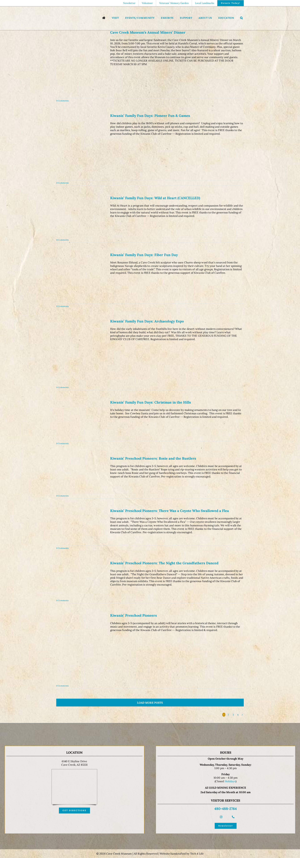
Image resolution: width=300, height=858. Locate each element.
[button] (241, 18)
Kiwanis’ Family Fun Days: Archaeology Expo (147, 321)
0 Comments (62, 100)
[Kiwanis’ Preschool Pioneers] (81, 646)
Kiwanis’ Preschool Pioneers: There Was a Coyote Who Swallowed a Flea (169, 511)
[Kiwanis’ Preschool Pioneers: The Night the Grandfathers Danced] (81, 578)
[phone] (233, 817)
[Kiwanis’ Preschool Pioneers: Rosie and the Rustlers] (81, 473)
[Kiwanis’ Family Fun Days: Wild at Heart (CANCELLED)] (81, 215)
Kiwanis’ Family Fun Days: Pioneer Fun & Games (150, 115)
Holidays (230, 781)
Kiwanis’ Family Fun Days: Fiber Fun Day (144, 255)
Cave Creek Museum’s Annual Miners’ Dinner (147, 32)
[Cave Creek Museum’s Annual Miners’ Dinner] (81, 62)
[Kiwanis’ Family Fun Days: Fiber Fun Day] (81, 277)
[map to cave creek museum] (74, 770)
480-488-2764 (225, 808)
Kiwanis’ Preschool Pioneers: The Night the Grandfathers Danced (164, 563)
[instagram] (221, 817)
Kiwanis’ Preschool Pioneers (133, 615)
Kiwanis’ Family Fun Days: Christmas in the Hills (150, 402)
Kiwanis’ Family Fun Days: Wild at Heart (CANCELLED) (155, 198)
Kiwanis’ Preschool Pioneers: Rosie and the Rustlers (153, 458)
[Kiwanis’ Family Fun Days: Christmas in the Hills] (81, 419)
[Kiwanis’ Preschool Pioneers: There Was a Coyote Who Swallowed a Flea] (81, 525)
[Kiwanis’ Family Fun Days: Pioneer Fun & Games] (81, 145)
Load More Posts (150, 702)
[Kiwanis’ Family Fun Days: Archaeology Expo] (81, 350)
